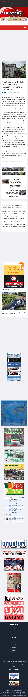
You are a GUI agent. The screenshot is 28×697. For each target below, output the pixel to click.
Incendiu (8, 663)
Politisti (14, 666)
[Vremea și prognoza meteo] (21, 497)
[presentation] (25, 290)
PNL (13, 664)
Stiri (11, 664)
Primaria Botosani (17, 661)
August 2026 (14, 642)
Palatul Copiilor (8, 661)
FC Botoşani (12, 663)
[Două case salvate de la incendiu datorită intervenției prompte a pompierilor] (14, 69)
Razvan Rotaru (24, 663)
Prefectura (15, 663)
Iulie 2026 (14, 644)
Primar (13, 661)
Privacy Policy (14, 631)
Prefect (22, 664)
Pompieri (19, 664)
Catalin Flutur (20, 663)
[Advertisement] (14, 44)
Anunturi (25, 664)
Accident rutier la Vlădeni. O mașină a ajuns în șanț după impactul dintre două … (13, 312)
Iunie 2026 (14, 647)
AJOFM (21, 661)
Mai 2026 (14, 650)
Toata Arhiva (14, 653)
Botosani (4, 661)
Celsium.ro (17, 521)
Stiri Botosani (3, 664)
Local (4, 92)
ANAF (6, 663)
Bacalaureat (16, 664)
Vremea (5, 497)
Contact (14, 633)
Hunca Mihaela (8, 664)
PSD (11, 661)
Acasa (14, 628)
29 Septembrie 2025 (14, 92)
